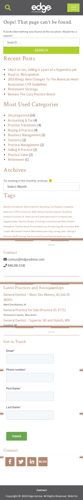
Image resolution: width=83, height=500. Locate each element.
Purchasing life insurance (61, 226)
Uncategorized (18, 115)
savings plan (59, 231)
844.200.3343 (16, 265)
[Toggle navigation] (73, 7)
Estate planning (46, 216)
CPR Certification (22, 211)
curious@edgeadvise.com (25, 259)
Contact (41, 490)
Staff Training (19, 236)
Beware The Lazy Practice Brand (31, 94)
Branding (44, 206)
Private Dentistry (38, 226)
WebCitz (73, 496)
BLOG (43, 462)
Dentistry (15, 140)
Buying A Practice (20, 130)
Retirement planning (42, 231)
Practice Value (18, 155)
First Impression (63, 216)
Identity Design (26, 221)
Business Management (24, 135)
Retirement (16, 159)
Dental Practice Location (49, 211)
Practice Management (23, 145)
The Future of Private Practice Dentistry (47, 236)
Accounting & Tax (20, 120)
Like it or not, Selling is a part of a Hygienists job (42, 69)
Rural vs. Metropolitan (23, 74)
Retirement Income (20, 231)
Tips (69, 236)
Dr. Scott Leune (29, 216)
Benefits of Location (13, 206)
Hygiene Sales (10, 221)
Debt (34, 211)
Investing (39, 221)
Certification (56, 206)
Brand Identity (31, 206)
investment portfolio (55, 221)
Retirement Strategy (23, 89)
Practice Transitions (22, 125)
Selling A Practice (20, 149)
